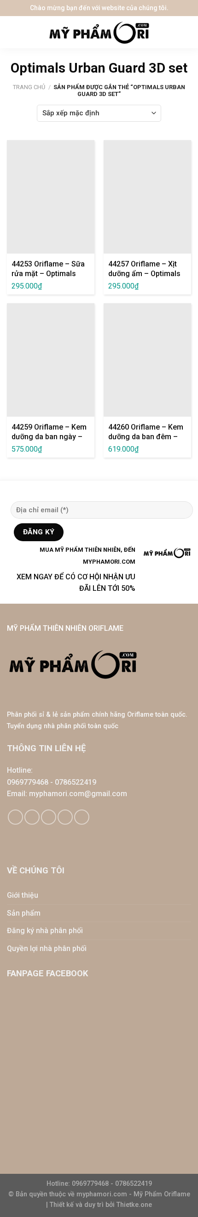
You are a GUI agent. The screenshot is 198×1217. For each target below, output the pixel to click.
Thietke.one (134, 1205)
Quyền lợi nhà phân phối (47, 948)
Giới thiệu (22, 895)
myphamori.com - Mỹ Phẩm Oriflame (133, 1194)
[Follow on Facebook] (15, 817)
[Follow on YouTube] (81, 817)
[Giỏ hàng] (186, 32)
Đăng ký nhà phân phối (45, 930)
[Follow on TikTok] (32, 817)
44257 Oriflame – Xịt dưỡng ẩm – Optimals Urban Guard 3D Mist (144, 274)
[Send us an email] (48, 817)
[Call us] (65, 817)
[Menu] (14, 32)
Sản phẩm (24, 913)
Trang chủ (29, 87)
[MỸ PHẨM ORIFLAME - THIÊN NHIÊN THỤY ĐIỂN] (99, 32)
